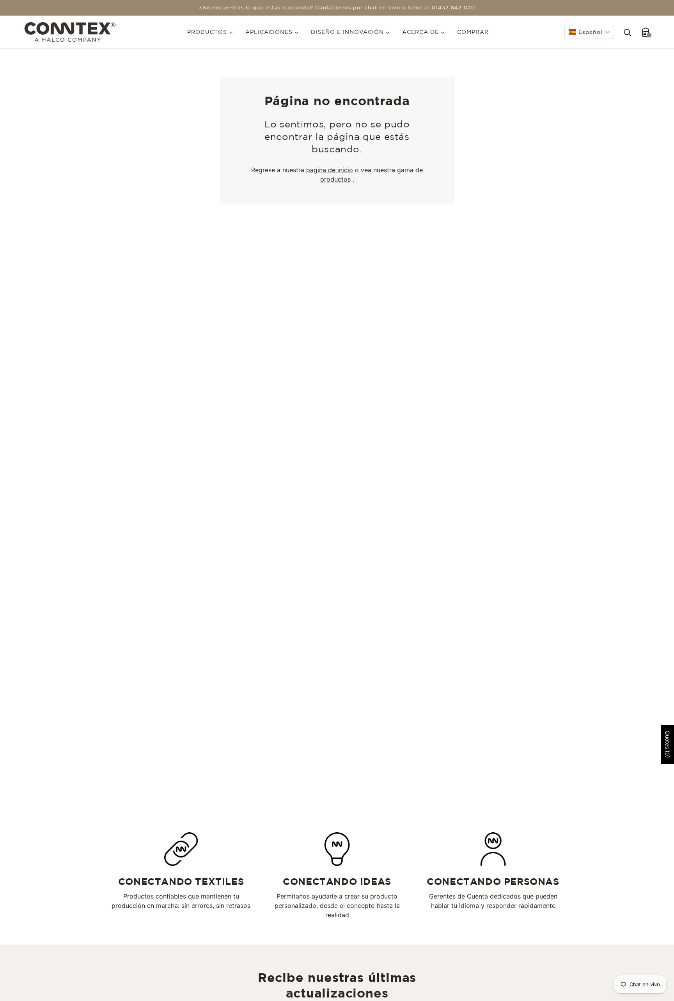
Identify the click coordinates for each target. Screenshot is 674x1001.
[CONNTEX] (70, 31)
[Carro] (646, 32)
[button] (589, 32)
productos (335, 179)
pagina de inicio (329, 170)
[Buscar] (627, 32)
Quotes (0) (667, 744)
